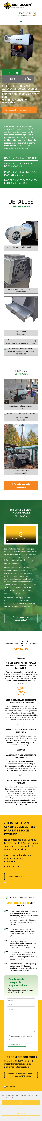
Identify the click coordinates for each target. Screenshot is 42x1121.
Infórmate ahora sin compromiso (19, 110)
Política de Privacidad (25, 1118)
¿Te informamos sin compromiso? (21, 618)
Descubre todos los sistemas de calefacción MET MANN (21, 1075)
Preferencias (21, 1113)
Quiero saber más (15, 876)
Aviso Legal (24, 1036)
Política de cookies (14, 1118)
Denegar (21, 1108)
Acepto (21, 1102)
